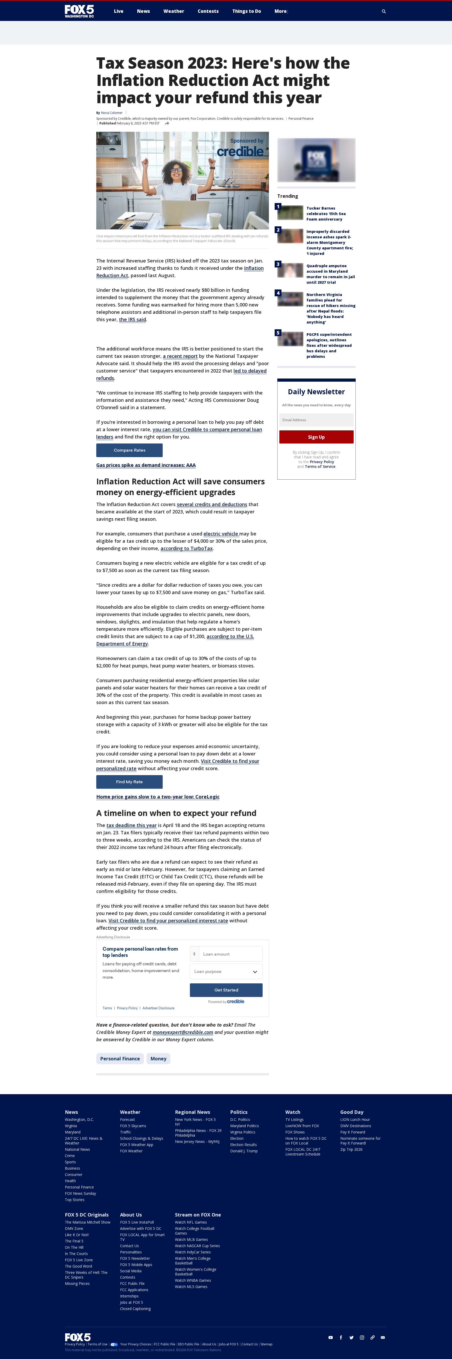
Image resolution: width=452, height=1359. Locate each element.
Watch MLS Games (191, 1286)
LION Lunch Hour (355, 1119)
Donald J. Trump (244, 1150)
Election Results (243, 1144)
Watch (292, 1112)
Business (72, 1168)
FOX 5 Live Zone (79, 1259)
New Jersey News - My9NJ (197, 1141)
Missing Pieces (77, 1283)
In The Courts (76, 1253)
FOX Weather (131, 1150)
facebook (341, 1337)
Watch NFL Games (191, 1222)
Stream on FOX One (198, 1215)
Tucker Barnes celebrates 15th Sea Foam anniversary (326, 214)
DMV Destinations (355, 1125)
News (71, 1112)
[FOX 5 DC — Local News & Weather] (82, 11)
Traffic (125, 1132)
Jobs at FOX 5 (131, 1302)
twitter (351, 1337)
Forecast (127, 1119)
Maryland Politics (244, 1125)
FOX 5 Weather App (136, 1144)
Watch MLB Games (191, 1239)
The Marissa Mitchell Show (87, 1222)
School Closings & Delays (141, 1138)
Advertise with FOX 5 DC (140, 1228)
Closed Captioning (135, 1308)
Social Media (131, 1270)
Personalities (131, 1252)
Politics (238, 1112)
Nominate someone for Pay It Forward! (360, 1141)
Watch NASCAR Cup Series (197, 1245)
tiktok (372, 1337)
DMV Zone (74, 1228)
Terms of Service (320, 466)
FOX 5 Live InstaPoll (137, 1222)
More (281, 11)
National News (77, 1149)
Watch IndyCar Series (193, 1252)
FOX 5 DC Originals (87, 1215)
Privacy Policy (322, 461)
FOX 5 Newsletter (135, 1258)
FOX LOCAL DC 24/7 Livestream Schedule (302, 1152)
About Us (131, 1215)
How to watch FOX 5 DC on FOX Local (306, 1141)
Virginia (71, 1125)
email (383, 1337)
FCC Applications (134, 1289)
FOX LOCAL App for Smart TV (142, 1237)
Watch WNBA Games (193, 1280)
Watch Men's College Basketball (193, 1260)
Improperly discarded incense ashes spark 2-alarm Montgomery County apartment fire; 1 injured (330, 242)
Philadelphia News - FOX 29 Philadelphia (198, 1133)
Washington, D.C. (79, 1119)
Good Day (351, 1112)
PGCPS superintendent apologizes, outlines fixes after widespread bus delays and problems (329, 345)
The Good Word (78, 1266)
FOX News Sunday (80, 1193)
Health (70, 1180)
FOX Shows (295, 1132)
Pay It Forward (352, 1132)
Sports (70, 1161)
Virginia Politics (242, 1132)
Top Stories (74, 1199)
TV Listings (294, 1119)
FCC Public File (132, 1283)
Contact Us (129, 1245)
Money (158, 1058)
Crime (70, 1155)
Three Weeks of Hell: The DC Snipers (86, 1275)
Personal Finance (301, 118)
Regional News (192, 1112)
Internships (129, 1296)
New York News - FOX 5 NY (195, 1122)
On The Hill (74, 1247)
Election (237, 1138)
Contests (127, 1277)
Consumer (73, 1174)
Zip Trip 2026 (351, 1149)
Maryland (73, 1132)
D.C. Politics (240, 1119)
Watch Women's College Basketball (195, 1271)
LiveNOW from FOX (302, 1125)
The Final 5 (74, 1241)
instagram (362, 1337)
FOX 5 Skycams (133, 1125)
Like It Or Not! (77, 1234)
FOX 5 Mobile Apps (136, 1264)
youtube (330, 1337)
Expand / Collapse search (384, 11)
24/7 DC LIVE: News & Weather (84, 1141)
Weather (130, 1112)
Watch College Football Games (194, 1231)
